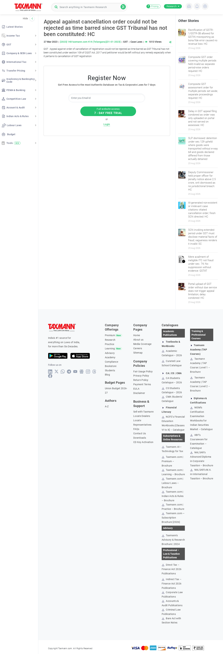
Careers (137, 348)
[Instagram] (88, 371)
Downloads (139, 437)
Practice (109, 344)
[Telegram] (69, 371)
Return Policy (140, 380)
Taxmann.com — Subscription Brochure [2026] (173, 517)
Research (172, 6)
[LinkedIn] (50, 371)
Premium (110, 335)
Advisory (110, 353)
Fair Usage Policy (143, 371)
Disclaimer (139, 393)
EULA (136, 388)
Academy (110, 357)
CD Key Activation (143, 442)
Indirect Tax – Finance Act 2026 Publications (171, 583)
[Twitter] (56, 371)
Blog (107, 374)
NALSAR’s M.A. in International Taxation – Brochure (201, 474)
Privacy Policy (141, 375)
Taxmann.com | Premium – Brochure (172, 461)
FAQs (136, 429)
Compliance (111, 361)
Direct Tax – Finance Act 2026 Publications (171, 569)
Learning (110, 348)
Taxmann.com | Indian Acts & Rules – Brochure (172, 496)
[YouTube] (75, 371)
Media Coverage (142, 344)
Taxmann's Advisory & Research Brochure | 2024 (173, 539)
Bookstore (111, 366)
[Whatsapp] (63, 371)
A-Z (107, 406)
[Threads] (94, 371)
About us (138, 339)
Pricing (153, 6)
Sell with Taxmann (143, 411)
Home (136, 335)
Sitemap (138, 352)
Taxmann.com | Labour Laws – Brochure (172, 483)
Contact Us (139, 433)
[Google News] (81, 371)
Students (110, 370)
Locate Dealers (141, 416)
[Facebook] (50, 376)
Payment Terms (142, 384)
